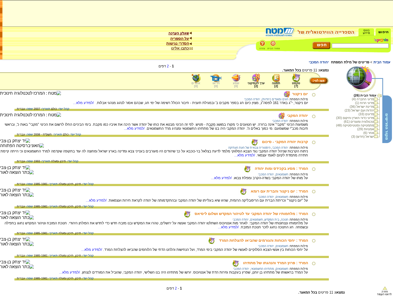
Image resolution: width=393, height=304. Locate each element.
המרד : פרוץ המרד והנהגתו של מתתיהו (275, 263)
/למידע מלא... (84, 103)
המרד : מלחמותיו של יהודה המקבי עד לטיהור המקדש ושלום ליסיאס (251, 213)
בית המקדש (271, 219)
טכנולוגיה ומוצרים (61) (359, 122)
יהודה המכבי (252, 99)
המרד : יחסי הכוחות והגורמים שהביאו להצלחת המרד (263, 240)
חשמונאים (282, 174)
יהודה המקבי (297, 115)
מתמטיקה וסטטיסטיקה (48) (355, 125)
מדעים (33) (366, 114)
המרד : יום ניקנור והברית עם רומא (279, 191)
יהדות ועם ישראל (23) (359, 110)
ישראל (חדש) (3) (362, 136)
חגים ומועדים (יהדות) (275, 99)
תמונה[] (276, 85)
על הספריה (179, 38)
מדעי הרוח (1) (364, 103)
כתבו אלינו (180, 48)
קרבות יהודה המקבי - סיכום (285, 142)
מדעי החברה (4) (363, 99)
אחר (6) (368, 133)
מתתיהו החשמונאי (262, 268)
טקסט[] (296, 85)
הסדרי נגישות (177, 43)
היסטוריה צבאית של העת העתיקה (249, 147)
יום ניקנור (300, 94)
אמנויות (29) (365, 129)
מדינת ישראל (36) (362, 107)
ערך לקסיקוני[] (256, 85)
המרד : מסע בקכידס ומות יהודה (281, 168)
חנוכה (284, 219)
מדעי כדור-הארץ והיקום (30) (355, 118)
